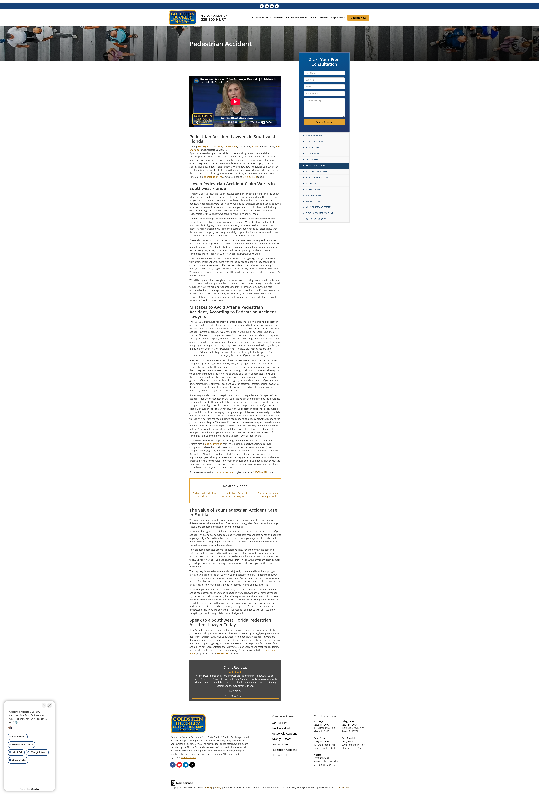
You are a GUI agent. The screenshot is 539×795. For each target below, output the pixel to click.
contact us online (213, 176)
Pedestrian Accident (316, 165)
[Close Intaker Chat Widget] (49, 705)
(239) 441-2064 (349, 724)
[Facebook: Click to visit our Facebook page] (261, 6)
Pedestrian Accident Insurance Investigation (234, 494)
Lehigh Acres (230, 146)
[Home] (252, 18)
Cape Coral (216, 146)
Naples (255, 146)
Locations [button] (323, 17)
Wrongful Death (314, 201)
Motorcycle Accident (317, 177)
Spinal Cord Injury (315, 189)
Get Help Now (358, 17)
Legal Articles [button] (338, 17)
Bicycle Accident (314, 141)
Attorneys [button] (278, 17)
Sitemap (209, 787)
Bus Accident (312, 153)
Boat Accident (313, 147)
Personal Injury (314, 135)
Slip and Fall (312, 183)
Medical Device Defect (317, 171)
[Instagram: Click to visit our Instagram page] (277, 6)
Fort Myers (204, 146)
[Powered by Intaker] (35, 789)
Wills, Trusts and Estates (318, 207)
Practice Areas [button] (263, 17)
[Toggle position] (44, 705)
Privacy (218, 787)
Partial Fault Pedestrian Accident (204, 494)
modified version (213, 443)
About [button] (313, 17)
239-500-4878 (342, 787)
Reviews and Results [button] (296, 17)
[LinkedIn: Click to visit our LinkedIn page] (272, 6)
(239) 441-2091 (321, 741)
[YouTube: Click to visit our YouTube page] (266, 6)
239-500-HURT (213, 19)
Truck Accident (314, 195)
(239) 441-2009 (321, 724)
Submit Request (324, 122)
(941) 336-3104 (349, 741)
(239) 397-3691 (321, 758)
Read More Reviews (235, 696)
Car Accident (312, 159)
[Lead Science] (182, 782)
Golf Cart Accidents (316, 219)
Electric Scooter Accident (319, 213)
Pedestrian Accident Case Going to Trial (267, 494)
